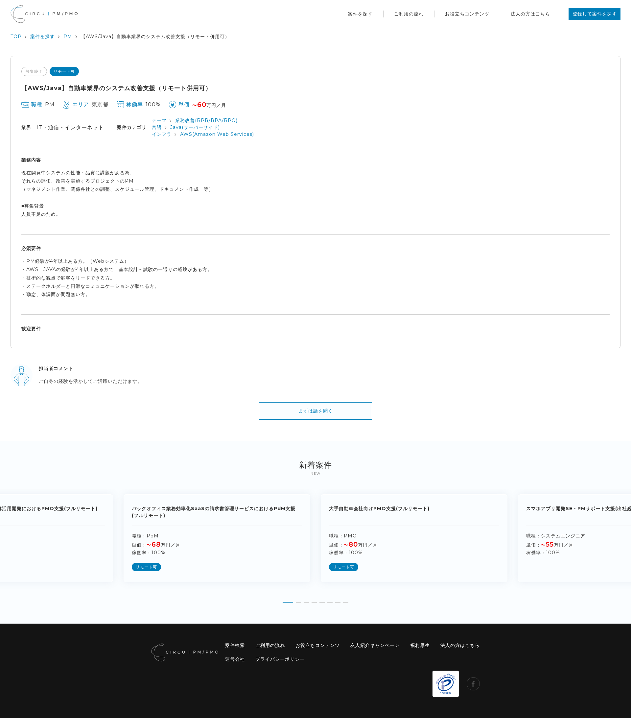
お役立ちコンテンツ (467, 14)
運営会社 (235, 659)
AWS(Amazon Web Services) (217, 134)
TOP (16, 36)
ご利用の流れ (409, 14)
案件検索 (235, 645)
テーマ (159, 120)
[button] (288, 600)
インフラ (162, 134)
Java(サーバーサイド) (195, 127)
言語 (157, 127)
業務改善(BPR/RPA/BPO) (206, 120)
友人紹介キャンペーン (375, 645)
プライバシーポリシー (280, 659)
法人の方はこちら (530, 14)
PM (67, 36)
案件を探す (360, 14)
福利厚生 (420, 645)
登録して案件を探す (595, 14)
